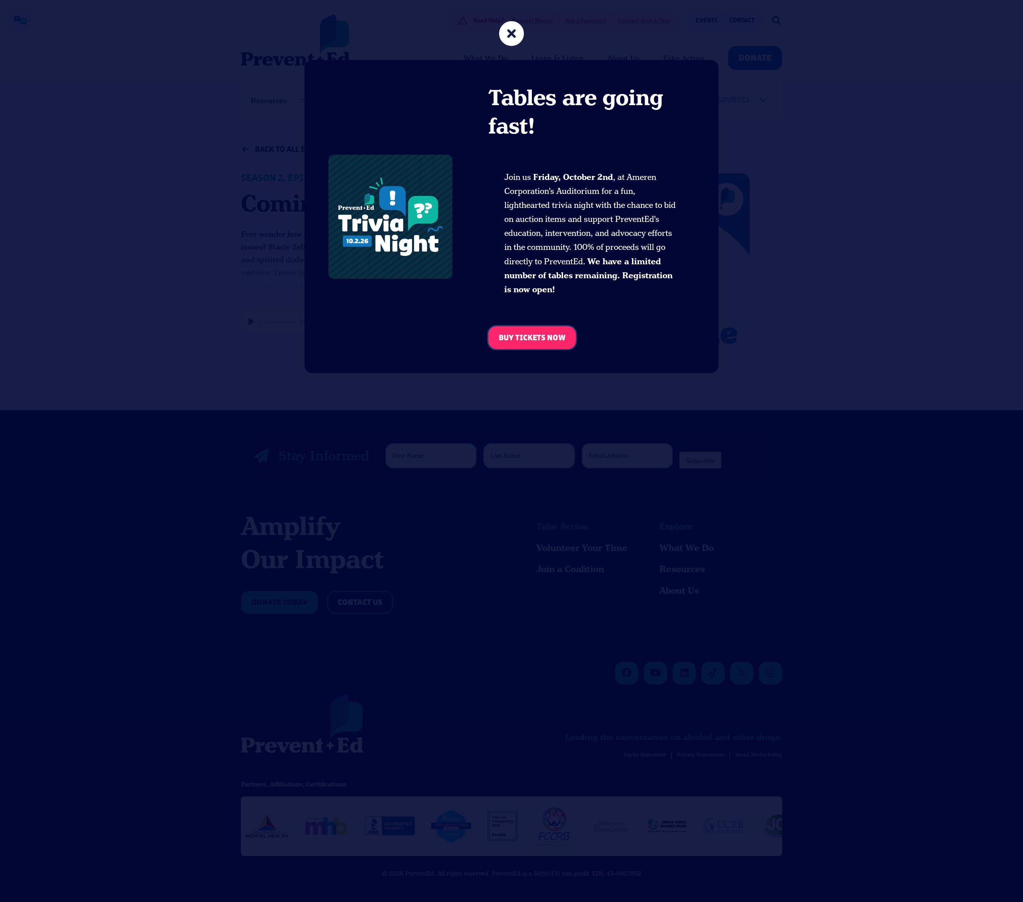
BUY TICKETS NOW (532, 338)
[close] (511, 34)
